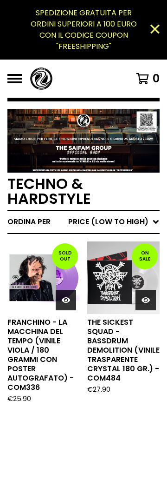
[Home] (75, 78)
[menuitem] (83, 222)
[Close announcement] (155, 30)
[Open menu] (14, 78)
